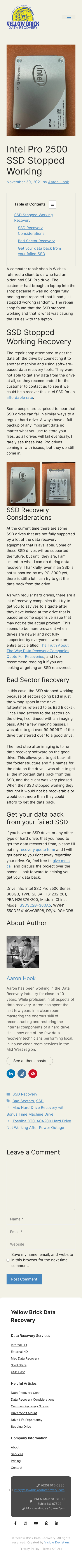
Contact (16, 1467)
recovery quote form (37, 849)
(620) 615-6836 (53, 1485)
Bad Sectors (23, 1101)
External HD (19, 1351)
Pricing (16, 1461)
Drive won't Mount (24, 1413)
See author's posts (29, 1061)
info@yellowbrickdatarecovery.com (39, 1490)
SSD (40, 1101)
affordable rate (20, 397)
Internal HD (19, 1345)
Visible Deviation (56, 1542)
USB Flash (18, 1372)
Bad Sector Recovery (36, 241)
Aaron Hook (21, 978)
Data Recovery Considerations (32, 1399)
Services (17, 1454)
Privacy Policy (29, 1548)
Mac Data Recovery (25, 1358)
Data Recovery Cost (25, 1392)
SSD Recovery (24, 1094)
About (15, 1447)
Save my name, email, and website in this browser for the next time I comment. (42, 1260)
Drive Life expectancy (26, 1420)
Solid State (18, 1365)
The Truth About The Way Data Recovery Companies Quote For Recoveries (38, 651)
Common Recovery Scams (30, 1406)
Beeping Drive (21, 1426)
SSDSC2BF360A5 (35, 905)
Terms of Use (52, 1548)
